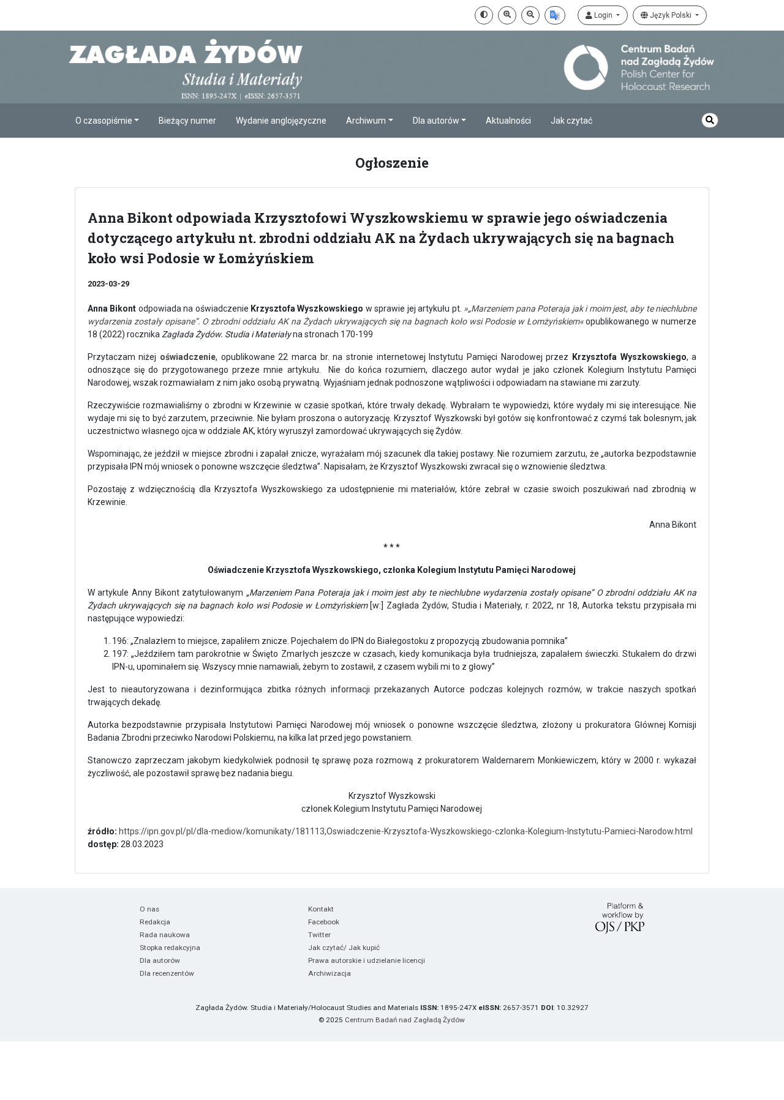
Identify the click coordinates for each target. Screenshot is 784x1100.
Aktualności (508, 120)
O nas (149, 909)
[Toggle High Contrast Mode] (484, 15)
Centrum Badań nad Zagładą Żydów (405, 1020)
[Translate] (555, 15)
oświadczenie (188, 357)
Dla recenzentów (167, 973)
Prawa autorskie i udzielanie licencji (366, 960)
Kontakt (321, 909)
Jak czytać (571, 120)
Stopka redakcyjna (170, 947)
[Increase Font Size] (507, 15)
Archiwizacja (329, 973)
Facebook (323, 922)
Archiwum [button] (366, 120)
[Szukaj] (709, 120)
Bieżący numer (187, 120)
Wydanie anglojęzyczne (281, 120)
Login (603, 15)
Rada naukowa (165, 934)
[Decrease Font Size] (530, 15)
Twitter (319, 934)
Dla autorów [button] (436, 120)
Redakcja (155, 922)
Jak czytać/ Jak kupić (344, 947)
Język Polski (670, 15)
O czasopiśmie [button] (103, 120)
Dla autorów (160, 960)
